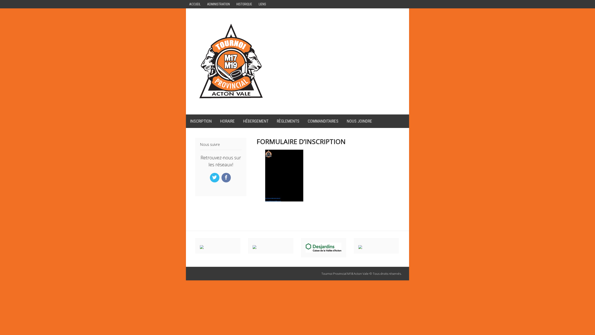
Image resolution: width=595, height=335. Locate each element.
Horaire (227, 121)
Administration (218, 4)
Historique (244, 4)
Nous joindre (359, 121)
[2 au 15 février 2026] (231, 100)
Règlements (288, 121)
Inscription (201, 121)
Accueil (195, 4)
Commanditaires (323, 121)
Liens (262, 4)
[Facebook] (226, 178)
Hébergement (255, 121)
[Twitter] (215, 178)
